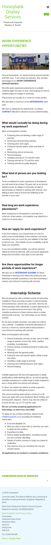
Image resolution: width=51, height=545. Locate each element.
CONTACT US (8, 111)
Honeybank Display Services (13, 11)
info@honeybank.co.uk (12, 416)
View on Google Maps (11, 538)
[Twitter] (47, 480)
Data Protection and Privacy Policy (17, 513)
